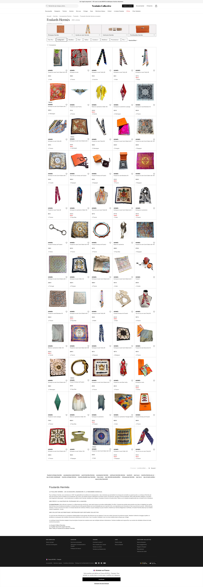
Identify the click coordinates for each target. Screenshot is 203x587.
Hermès (55, 16)
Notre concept (50, 542)
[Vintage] (89, 11)
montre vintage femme (69, 477)
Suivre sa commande (76, 542)
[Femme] (68, 11)
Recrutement (140, 549)
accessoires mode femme (71, 475)
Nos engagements (142, 544)
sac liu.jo (137, 475)
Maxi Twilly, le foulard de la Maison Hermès (62, 528)
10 (149, 468)
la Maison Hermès (56, 495)
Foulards (75, 16)
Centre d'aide (118, 542)
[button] (156, 6)
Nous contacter (119, 544)
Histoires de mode (142, 551)
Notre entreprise (141, 542)
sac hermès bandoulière (112, 477)
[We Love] (82, 11)
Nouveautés (48, 11)
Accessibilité (49, 563)
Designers (57, 11)
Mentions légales (58, 563)
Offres (128, 11)
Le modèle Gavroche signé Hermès (59, 527)
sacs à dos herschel (101, 479)
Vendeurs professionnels (99, 549)
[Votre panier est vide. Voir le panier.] (156, 6)
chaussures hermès (128, 477)
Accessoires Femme (65, 16)
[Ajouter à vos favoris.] (66, 71)
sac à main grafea (149, 477)
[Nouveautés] (53, 11)
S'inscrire (149, 6)
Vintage (85, 11)
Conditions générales (68, 563)
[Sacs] (94, 11)
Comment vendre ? (98, 542)
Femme (65, 11)
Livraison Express (119, 11)
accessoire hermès (102, 475)
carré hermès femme (88, 475)
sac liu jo (139, 477)
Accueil (49, 16)
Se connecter (140, 6)
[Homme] (74, 11)
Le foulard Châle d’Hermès (57, 525)
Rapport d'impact (141, 547)
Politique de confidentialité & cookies (84, 563)
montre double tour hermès (86, 477)
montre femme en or (147, 475)
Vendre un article (127, 6)
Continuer (101, 579)
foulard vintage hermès (54, 475)
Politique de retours (76, 548)
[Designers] (61, 11)
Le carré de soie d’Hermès (56, 515)
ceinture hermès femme (117, 475)
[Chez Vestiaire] (141, 11)
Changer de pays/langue (101, 583)
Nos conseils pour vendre (99, 544)
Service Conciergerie (51, 544)
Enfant (109, 11)
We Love (78, 11)
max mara (100, 477)
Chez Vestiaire (136, 11)
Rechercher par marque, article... (57, 6)
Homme (71, 11)
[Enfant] (112, 11)
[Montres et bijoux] (106, 11)
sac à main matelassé (53, 477)
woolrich (129, 475)
